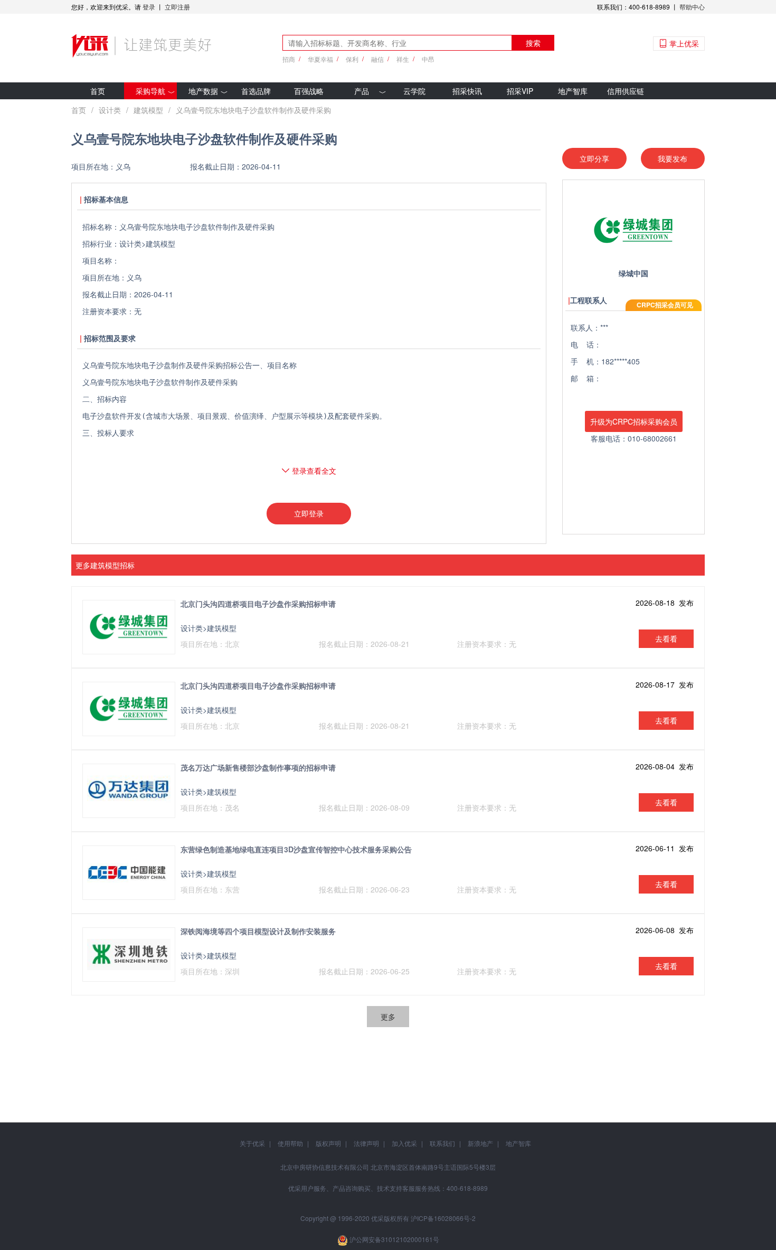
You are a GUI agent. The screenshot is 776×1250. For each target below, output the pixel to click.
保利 (352, 58)
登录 (149, 6)
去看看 (666, 638)
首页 (97, 91)
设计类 (110, 110)
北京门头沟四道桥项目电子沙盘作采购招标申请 (258, 603)
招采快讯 (467, 91)
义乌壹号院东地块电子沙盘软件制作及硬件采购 (253, 110)
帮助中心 (692, 6)
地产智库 (573, 91)
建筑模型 (148, 110)
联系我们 (442, 1143)
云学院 (414, 91)
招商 (288, 58)
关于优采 (252, 1143)
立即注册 (177, 6)
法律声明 (366, 1143)
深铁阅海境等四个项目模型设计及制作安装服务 (258, 931)
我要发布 (672, 158)
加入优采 (404, 1143)
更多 (388, 1016)
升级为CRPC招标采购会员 (633, 421)
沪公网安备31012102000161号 (394, 1239)
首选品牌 (256, 91)
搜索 (533, 42)
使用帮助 (290, 1143)
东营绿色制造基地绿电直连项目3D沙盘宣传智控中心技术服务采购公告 (296, 849)
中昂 (428, 58)
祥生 (402, 58)
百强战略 (309, 91)
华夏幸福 (320, 58)
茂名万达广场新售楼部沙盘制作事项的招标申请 (258, 767)
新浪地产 (480, 1143)
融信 (377, 58)
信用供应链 (625, 91)
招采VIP (520, 91)
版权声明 (328, 1143)
